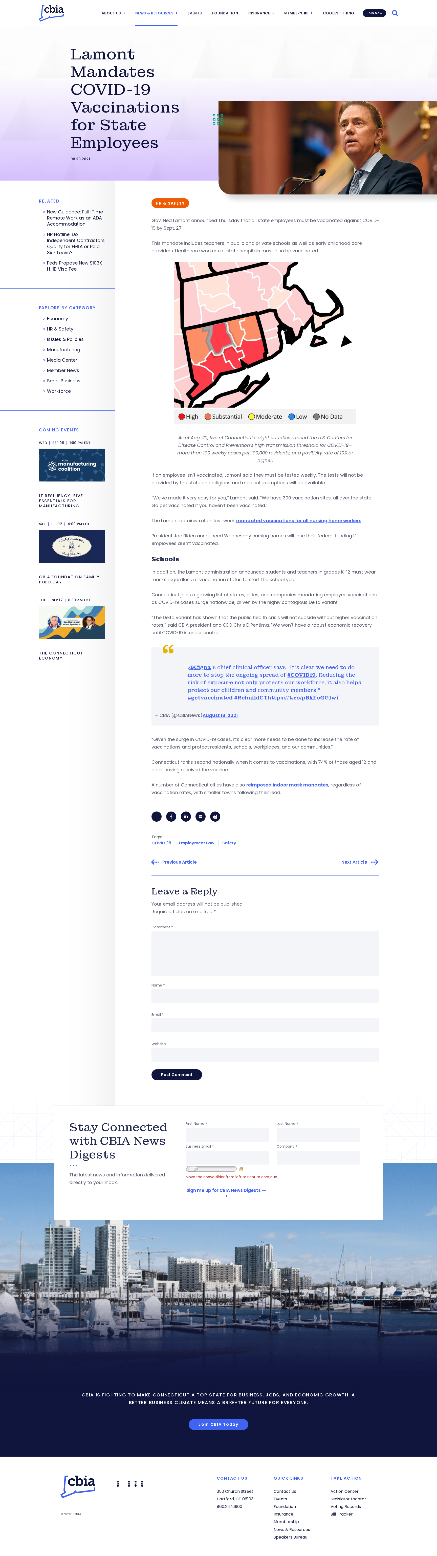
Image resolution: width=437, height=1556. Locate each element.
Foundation (225, 13)
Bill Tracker (342, 1514)
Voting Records (346, 1506)
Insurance (259, 13)
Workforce (59, 391)
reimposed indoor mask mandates (287, 785)
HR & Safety (60, 329)
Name (158, 985)
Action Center (345, 1491)
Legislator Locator (348, 1499)
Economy (57, 319)
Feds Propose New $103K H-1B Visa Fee (74, 266)
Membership (296, 13)
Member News (63, 370)
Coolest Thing (338, 13)
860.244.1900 (229, 1506)
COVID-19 (161, 843)
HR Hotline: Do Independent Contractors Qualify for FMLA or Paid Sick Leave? (76, 243)
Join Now (374, 13)
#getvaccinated (210, 697)
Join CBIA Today (218, 1424)
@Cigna (200, 667)
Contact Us (285, 1491)
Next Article (354, 862)
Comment (162, 927)
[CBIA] (51, 13)
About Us (111, 13)
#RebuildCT (251, 697)
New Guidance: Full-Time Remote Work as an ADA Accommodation (75, 218)
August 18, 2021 (220, 715)
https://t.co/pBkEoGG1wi (303, 697)
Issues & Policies (65, 339)
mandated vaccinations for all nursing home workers (298, 520)
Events (195, 13)
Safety (229, 843)
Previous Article (179, 862)
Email (157, 1014)
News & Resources (154, 13)
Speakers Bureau (290, 1537)
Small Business (63, 381)
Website (158, 1043)
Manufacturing (63, 350)
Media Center (62, 360)
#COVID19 (301, 675)
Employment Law (196, 843)
